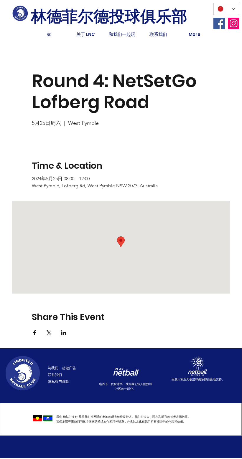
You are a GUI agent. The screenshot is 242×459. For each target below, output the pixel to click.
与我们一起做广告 (62, 368)
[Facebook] (219, 23)
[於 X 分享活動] (49, 332)
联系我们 (55, 374)
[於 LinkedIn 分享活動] (63, 332)
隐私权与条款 (58, 381)
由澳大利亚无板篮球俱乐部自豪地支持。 (198, 379)
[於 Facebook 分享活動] (34, 332)
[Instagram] (233, 23)
